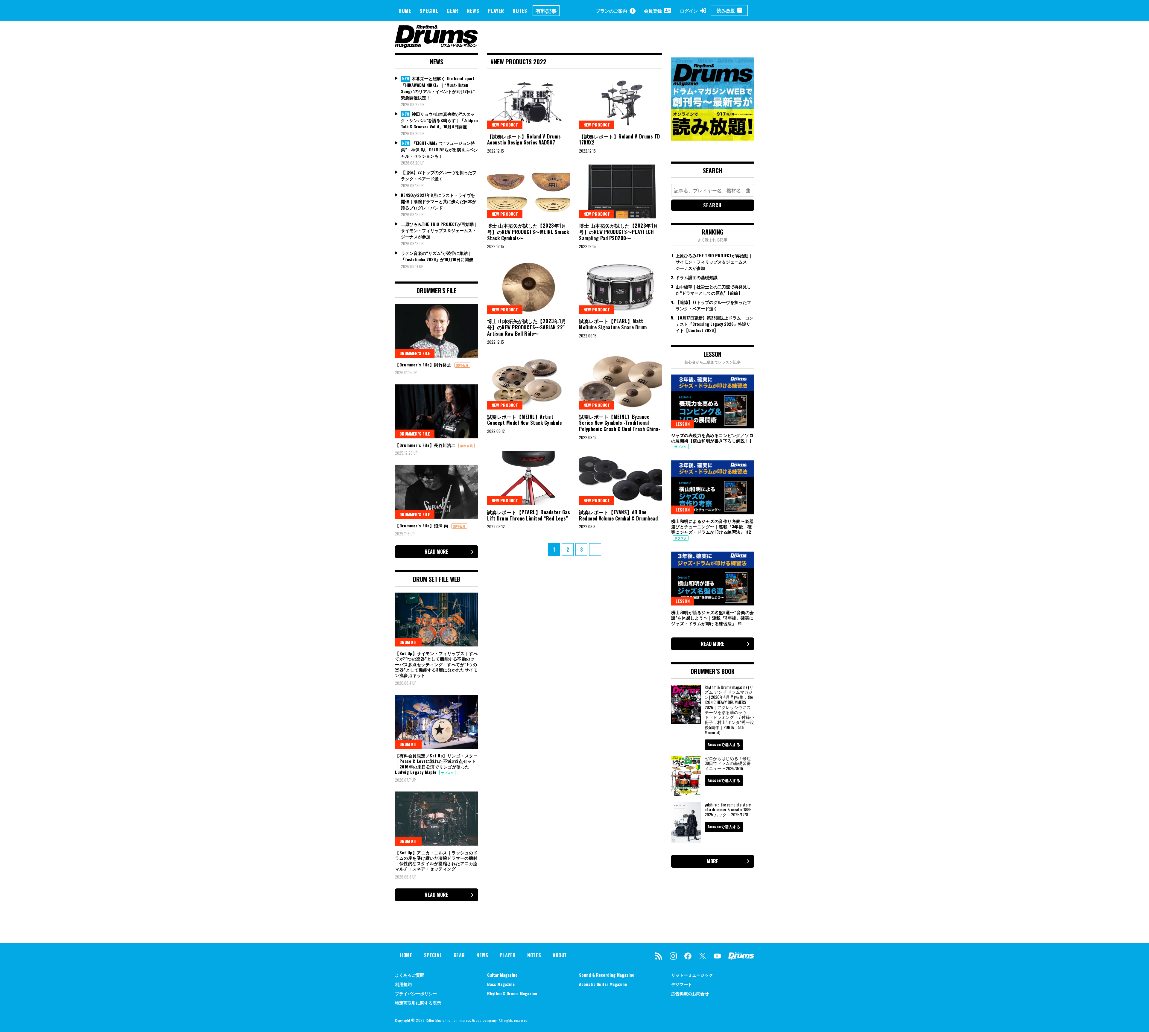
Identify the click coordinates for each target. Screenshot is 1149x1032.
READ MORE (436, 551)
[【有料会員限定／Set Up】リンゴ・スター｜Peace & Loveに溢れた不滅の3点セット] (436, 722)
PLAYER (496, 10)
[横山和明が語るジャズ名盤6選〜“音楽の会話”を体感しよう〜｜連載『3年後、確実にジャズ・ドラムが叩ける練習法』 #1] (712, 578)
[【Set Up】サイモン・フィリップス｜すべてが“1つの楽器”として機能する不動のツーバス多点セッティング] (436, 619)
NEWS (473, 10)
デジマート (681, 984)
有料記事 (546, 10)
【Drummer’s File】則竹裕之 (424, 364)
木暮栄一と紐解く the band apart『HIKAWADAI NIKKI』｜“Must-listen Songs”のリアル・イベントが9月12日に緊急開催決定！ (438, 88)
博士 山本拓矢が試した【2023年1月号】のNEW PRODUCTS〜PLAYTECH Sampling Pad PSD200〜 (618, 232)
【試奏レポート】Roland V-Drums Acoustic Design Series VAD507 (524, 139)
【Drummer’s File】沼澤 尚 (422, 525)
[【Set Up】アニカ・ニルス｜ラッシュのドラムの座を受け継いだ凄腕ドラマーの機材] (436, 818)
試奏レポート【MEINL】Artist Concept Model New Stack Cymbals (524, 420)
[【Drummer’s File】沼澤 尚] (436, 492)
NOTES (520, 10)
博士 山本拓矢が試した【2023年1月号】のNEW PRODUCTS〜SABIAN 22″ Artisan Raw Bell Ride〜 (526, 327)
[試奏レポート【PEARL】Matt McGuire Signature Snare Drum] (620, 287)
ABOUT (560, 955)
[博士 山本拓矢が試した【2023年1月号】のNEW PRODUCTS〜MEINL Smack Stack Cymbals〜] (528, 191)
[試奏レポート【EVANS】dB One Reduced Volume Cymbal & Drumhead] (620, 478)
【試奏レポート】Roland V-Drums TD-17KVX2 (620, 139)
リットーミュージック (692, 975)
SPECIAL (429, 10)
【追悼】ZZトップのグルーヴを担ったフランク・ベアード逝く (438, 175)
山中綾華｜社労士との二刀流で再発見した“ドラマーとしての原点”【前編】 (713, 289)
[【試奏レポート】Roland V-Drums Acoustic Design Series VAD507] (528, 102)
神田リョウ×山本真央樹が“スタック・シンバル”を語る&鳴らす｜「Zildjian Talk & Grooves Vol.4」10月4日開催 (439, 120)
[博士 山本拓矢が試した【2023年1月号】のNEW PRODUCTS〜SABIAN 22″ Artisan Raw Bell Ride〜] (528, 287)
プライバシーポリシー (416, 993)
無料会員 (462, 365)
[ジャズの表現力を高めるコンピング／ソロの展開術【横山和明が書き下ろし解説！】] (712, 401)
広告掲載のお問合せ (690, 993)
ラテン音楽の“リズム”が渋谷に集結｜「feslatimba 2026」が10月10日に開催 (437, 256)
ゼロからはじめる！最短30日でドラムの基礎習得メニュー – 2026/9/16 (728, 763)
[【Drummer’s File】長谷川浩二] (436, 411)
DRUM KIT (408, 642)
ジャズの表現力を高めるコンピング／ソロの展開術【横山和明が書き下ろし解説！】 (712, 438)
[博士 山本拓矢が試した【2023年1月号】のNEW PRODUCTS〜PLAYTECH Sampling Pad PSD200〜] (620, 191)
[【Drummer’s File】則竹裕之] (436, 331)
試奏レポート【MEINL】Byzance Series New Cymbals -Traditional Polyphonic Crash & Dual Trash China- (619, 423)
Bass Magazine (501, 984)
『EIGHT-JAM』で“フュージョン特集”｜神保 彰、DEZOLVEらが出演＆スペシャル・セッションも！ (439, 149)
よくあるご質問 (409, 975)
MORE (712, 861)
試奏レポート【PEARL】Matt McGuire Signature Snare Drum (613, 324)
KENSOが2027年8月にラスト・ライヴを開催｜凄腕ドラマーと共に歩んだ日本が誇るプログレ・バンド (438, 201)
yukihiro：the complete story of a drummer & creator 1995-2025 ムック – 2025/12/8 (729, 809)
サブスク (447, 772)
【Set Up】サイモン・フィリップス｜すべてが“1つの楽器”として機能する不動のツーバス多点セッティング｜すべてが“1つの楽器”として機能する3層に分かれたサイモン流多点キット (436, 664)
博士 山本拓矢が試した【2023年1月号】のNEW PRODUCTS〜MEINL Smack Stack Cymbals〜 (528, 232)
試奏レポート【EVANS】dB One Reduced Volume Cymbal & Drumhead (618, 515)
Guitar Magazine (502, 975)
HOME (405, 10)
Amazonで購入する (724, 744)
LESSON (683, 424)
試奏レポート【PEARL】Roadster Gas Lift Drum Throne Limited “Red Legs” (528, 515)
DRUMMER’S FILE (414, 353)
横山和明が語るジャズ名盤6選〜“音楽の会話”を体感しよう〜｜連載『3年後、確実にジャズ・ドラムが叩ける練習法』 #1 (712, 617)
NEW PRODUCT (505, 124)
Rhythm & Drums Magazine (512, 993)
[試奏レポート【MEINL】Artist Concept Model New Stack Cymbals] (528, 382)
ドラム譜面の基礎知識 (697, 277)
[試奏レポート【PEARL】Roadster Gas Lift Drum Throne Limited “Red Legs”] (528, 478)
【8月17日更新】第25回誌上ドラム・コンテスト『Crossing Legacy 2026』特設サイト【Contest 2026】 (714, 323)
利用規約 (403, 984)
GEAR (452, 10)
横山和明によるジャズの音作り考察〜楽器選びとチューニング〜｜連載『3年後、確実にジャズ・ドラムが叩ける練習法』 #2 (712, 526)
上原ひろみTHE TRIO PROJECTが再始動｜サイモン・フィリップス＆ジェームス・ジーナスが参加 (439, 230)
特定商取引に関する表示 (418, 1002)
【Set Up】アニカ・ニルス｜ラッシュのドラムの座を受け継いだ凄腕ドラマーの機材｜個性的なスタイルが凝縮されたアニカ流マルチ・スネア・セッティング (436, 860)
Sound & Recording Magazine (606, 975)
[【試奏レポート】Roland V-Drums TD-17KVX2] (620, 102)
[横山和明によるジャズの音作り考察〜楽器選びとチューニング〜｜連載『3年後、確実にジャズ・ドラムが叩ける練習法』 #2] (712, 487)
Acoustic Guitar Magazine (603, 984)
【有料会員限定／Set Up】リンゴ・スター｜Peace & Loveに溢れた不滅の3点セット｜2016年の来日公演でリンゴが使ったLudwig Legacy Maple (436, 763)
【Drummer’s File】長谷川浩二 (426, 445)
